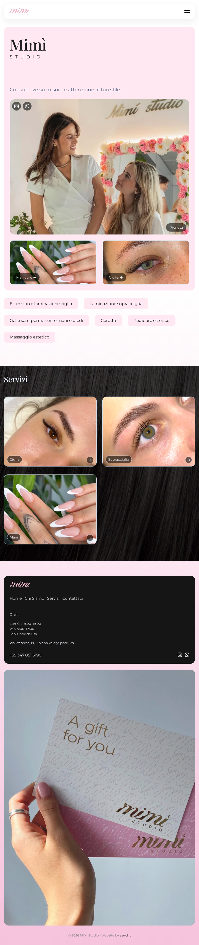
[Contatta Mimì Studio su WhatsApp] (187, 655)
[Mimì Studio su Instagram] (180, 655)
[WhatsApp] (27, 106)
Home (16, 598)
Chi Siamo (34, 598)
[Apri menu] (187, 11)
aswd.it (125, 935)
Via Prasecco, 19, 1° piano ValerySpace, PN (42, 643)
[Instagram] (16, 106)
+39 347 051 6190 (25, 655)
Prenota (176, 227)
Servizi (53, 598)
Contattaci (72, 598)
